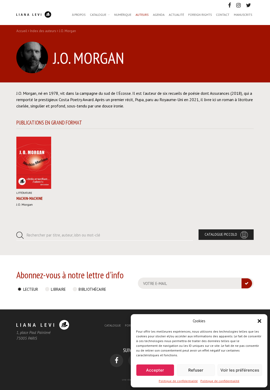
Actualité (176, 14)
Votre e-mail (155, 283)
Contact (222, 14)
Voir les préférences (239, 370)
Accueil (21, 31)
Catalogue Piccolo (221, 234)
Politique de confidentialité (178, 381)
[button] (259, 321)
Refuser (195, 370)
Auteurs (142, 14)
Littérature (24, 193)
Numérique (122, 14)
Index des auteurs (43, 31)
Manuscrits (243, 14)
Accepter (155, 370)
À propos (78, 14)
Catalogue (98, 14)
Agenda (159, 14)
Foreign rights (200, 14)
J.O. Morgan (24, 204)
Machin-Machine (29, 198)
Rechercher (63, 235)
